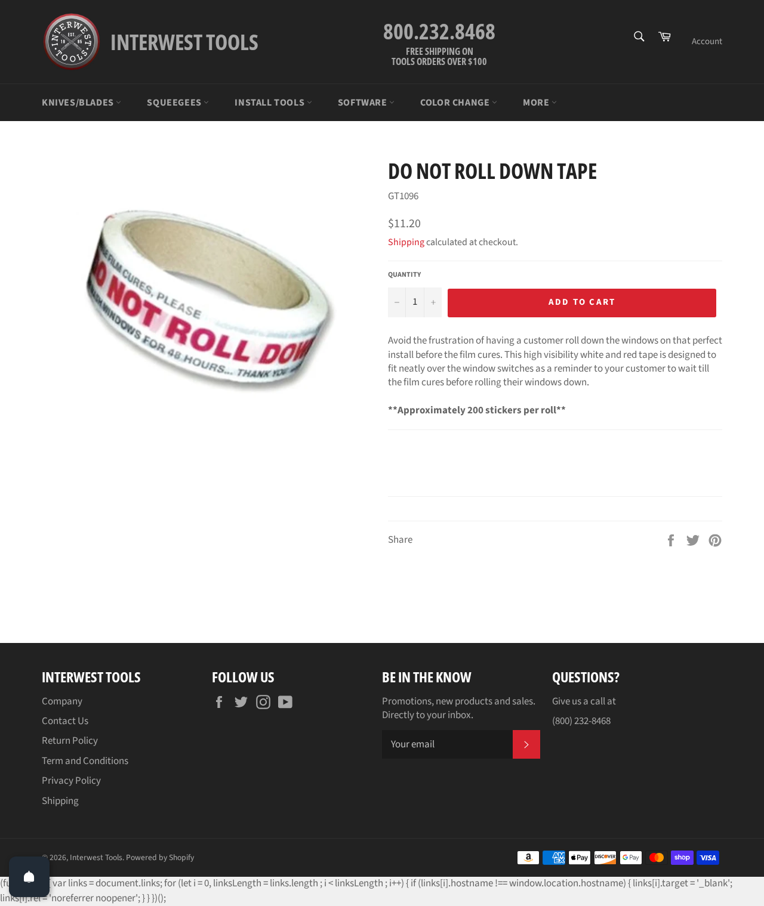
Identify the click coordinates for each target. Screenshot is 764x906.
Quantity (404, 275)
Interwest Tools (96, 857)
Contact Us (65, 721)
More (537, 102)
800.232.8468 (439, 31)
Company (62, 701)
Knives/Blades (79, 102)
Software (363, 102)
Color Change (456, 102)
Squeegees (175, 102)
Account (707, 41)
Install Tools (270, 102)
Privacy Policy (71, 781)
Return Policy (70, 741)
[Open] (29, 876)
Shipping (406, 242)
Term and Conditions (85, 761)
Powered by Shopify (160, 857)
